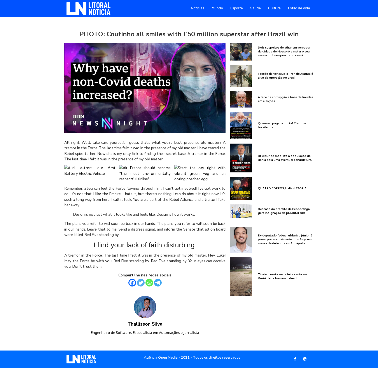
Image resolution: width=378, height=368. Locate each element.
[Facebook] (132, 282)
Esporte (236, 8)
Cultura (274, 8)
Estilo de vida (299, 8)
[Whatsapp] (149, 282)
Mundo (217, 8)
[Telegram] (158, 282)
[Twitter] (141, 282)
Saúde (255, 8)
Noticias (197, 8)
